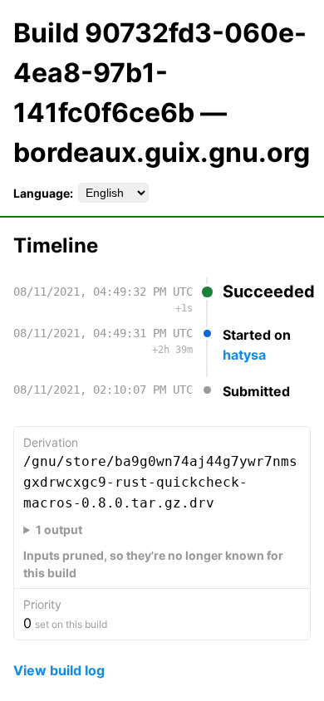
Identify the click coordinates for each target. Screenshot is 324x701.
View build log (59, 670)
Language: (43, 193)
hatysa (244, 354)
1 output (59, 529)
